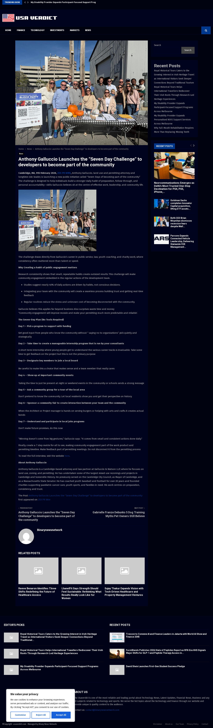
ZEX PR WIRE (64, 173)
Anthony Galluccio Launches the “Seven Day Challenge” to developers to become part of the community (85, 495)
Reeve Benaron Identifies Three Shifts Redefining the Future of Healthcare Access (37, 591)
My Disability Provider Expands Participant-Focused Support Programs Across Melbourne (75, 2)
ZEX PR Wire (44, 499)
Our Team (180, 724)
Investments (57, 30)
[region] (40, 705)
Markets (75, 30)
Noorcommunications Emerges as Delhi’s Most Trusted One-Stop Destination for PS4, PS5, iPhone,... (174, 187)
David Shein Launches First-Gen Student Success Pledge (155, 666)
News (88, 30)
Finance (21, 30)
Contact (205, 724)
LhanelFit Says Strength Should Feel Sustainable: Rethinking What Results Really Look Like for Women (81, 593)
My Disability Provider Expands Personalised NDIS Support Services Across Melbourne (172, 119)
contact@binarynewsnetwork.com (102, 710)
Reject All (41, 715)
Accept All (61, 715)
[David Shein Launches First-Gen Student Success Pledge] (117, 670)
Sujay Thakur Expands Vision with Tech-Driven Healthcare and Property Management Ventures (124, 591)
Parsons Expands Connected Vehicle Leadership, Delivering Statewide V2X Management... (182, 241)
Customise (20, 715)
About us (169, 724)
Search (157, 45)
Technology (37, 30)
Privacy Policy (192, 724)
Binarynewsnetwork (49, 530)
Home (8, 30)
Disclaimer (157, 724)
